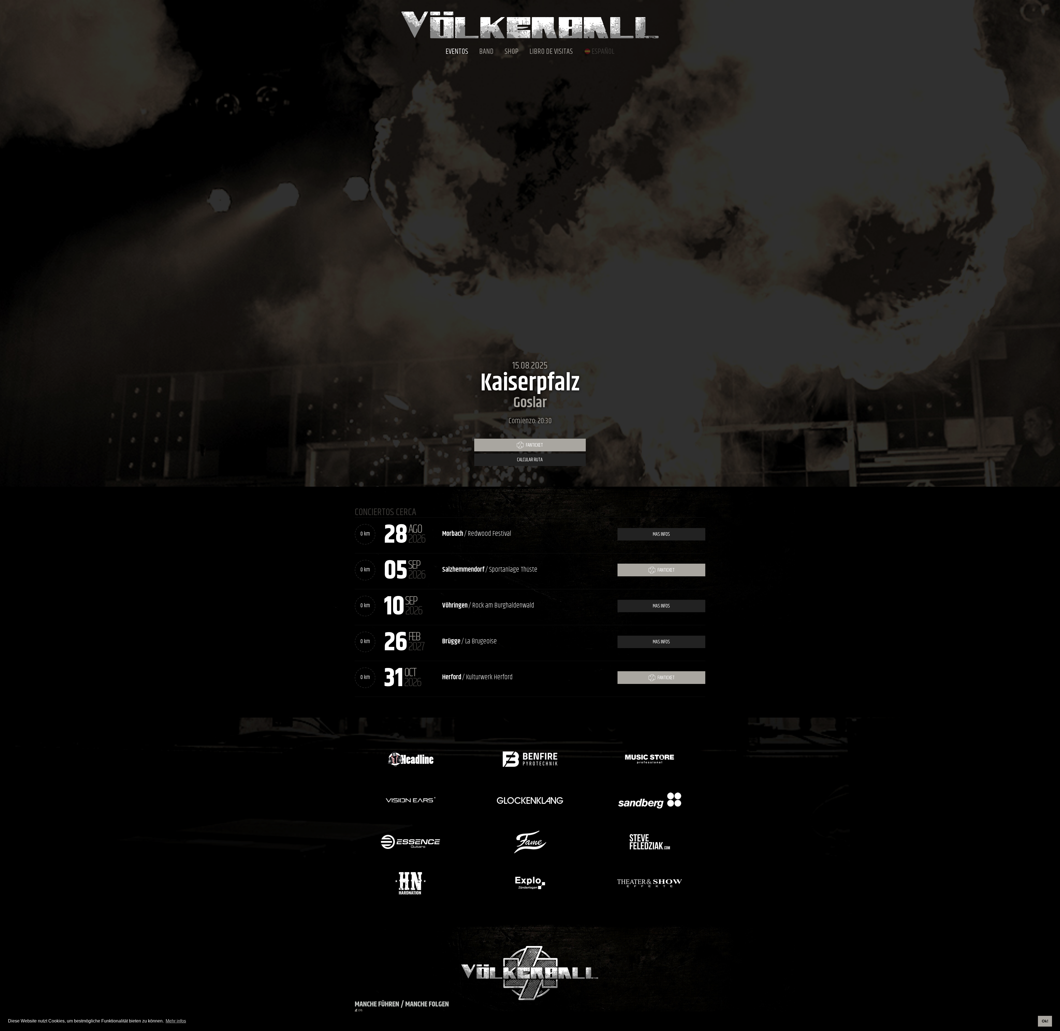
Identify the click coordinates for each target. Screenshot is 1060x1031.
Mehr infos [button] (176, 1021)
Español (603, 51)
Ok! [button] (1045, 1021)
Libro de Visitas (551, 51)
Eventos (457, 51)
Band (486, 51)
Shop (511, 51)
